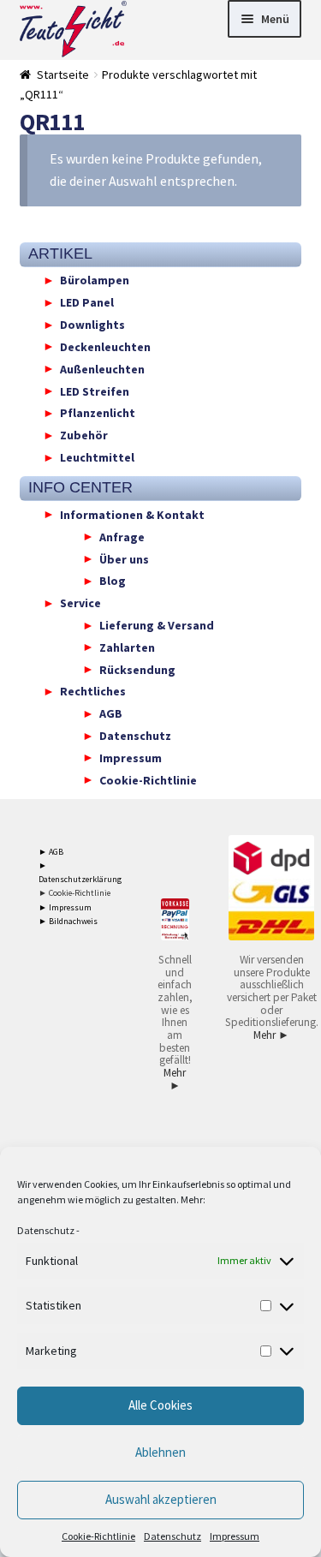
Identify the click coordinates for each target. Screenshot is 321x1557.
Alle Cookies (160, 1405)
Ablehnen (160, 1452)
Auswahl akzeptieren (161, 1499)
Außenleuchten (102, 368)
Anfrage (122, 536)
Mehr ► (174, 1079)
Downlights (92, 324)
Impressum (234, 1536)
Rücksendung (137, 669)
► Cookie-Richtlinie (74, 892)
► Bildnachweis (68, 921)
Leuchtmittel (97, 457)
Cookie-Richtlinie (98, 1536)
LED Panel (87, 302)
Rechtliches (93, 691)
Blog (112, 580)
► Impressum (65, 907)
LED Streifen (94, 390)
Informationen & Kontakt (132, 514)
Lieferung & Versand (156, 625)
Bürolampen (94, 280)
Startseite (63, 74)
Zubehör (84, 435)
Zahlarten (127, 646)
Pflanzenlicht (97, 413)
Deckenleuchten (105, 346)
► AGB (51, 851)
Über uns (124, 558)
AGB (110, 713)
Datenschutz (45, 1230)
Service (80, 603)
